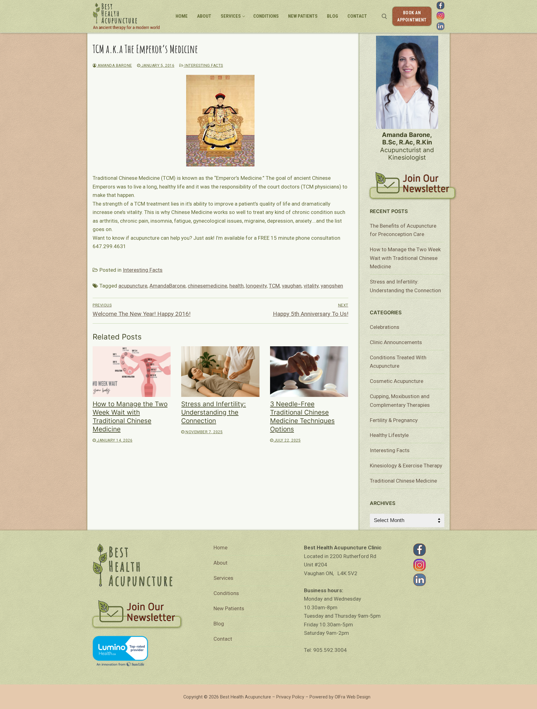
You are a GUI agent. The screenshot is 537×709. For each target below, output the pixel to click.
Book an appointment (412, 16)
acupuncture (132, 286)
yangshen (332, 286)
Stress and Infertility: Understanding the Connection (213, 412)
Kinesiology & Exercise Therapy (406, 465)
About (220, 563)
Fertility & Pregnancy (394, 420)
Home (220, 547)
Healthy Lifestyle (389, 435)
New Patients (228, 608)
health (236, 286)
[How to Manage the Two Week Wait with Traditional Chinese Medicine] (132, 371)
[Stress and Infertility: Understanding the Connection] (220, 371)
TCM (274, 286)
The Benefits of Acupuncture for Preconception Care (403, 230)
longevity (256, 286)
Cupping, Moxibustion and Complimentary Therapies (400, 400)
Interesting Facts (203, 65)
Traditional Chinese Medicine (403, 481)
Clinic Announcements (396, 342)
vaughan (291, 286)
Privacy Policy (290, 697)
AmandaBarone (167, 286)
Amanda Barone (114, 65)
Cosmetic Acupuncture (396, 381)
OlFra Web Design (352, 697)
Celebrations (384, 327)
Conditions (226, 593)
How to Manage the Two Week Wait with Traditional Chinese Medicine (405, 258)
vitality (311, 286)
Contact (222, 639)
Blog (218, 623)
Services (223, 578)
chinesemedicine (207, 286)
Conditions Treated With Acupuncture (398, 361)
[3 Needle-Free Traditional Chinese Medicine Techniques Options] (309, 371)
